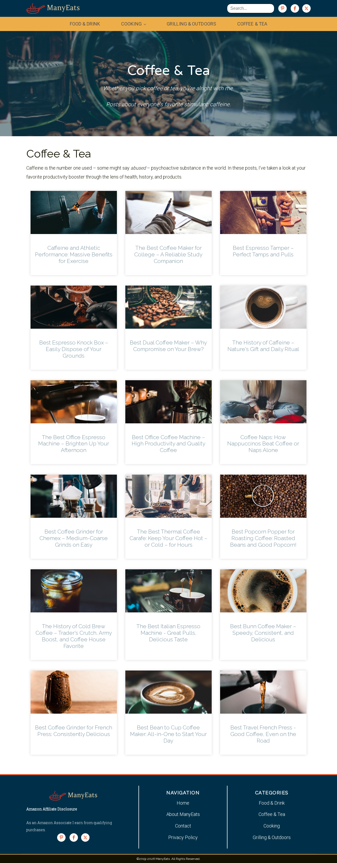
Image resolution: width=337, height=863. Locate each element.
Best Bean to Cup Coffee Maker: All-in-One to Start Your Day (168, 734)
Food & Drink (85, 24)
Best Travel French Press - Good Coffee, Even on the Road (263, 734)
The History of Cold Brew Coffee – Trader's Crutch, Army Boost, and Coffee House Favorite (74, 636)
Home (183, 803)
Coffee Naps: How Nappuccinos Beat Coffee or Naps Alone (263, 444)
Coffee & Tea (252, 24)
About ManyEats (183, 814)
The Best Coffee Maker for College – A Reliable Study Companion (168, 254)
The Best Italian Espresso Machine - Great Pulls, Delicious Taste (168, 633)
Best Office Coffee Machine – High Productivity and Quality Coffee (168, 444)
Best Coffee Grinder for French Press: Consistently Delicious (73, 730)
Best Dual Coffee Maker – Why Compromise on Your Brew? (168, 345)
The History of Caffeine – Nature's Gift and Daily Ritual (263, 345)
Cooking (131, 24)
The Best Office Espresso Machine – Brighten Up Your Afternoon (73, 444)
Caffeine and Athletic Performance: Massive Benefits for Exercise (73, 254)
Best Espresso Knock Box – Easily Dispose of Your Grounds (73, 349)
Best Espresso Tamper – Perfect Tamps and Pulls (263, 251)
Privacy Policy (183, 837)
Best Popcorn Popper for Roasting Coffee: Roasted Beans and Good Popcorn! (263, 538)
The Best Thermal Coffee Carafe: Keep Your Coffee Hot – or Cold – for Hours (168, 538)
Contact (183, 826)
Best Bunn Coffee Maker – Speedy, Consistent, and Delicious (263, 633)
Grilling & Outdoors (191, 24)
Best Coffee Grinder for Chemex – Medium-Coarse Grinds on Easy (73, 538)
